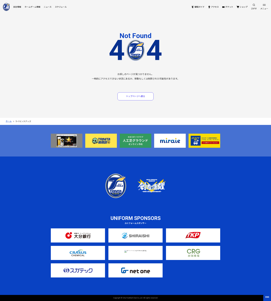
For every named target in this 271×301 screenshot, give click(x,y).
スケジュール (61, 7)
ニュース (48, 7)
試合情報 (17, 7)
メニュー (264, 8)
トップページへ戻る (135, 96)
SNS (267, 297)
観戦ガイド (200, 7)
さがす (254, 8)
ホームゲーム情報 (32, 7)
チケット (229, 7)
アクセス (215, 7)
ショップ (244, 7)
